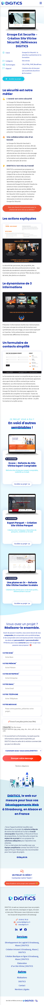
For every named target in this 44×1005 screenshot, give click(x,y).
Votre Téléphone (10, 694)
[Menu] (41, 3)
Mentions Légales (22, 989)
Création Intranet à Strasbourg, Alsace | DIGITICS (22, 951)
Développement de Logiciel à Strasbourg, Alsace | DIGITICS (22, 944)
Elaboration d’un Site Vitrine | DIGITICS (22, 964)
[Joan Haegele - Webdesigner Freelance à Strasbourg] (36, 1001)
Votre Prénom (9, 663)
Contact (22, 985)
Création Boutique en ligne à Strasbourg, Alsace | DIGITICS (22, 958)
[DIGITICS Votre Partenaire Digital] (9, 3)
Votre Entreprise (11, 673)
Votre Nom (8, 652)
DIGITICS (22, 981)
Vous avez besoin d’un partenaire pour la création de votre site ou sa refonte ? (22, 208)
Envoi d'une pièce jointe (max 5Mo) (23, 721)
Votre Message (10, 704)
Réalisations (22, 977)
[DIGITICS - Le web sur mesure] (28, 1000)
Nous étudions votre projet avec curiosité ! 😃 (22, 883)
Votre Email (8, 684)
